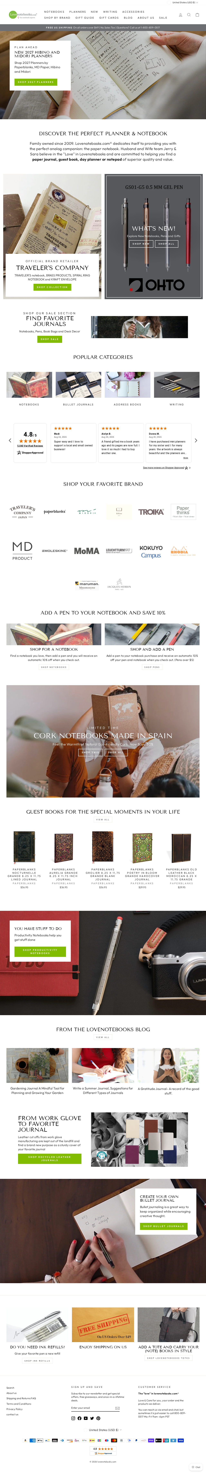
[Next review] (196, 441)
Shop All (167, 243)
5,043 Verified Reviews (30, 445)
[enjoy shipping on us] (103, 1324)
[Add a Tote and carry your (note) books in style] (169, 1324)
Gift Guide (84, 17)
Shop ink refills (37, 1361)
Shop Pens (152, 667)
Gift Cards (109, 17)
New (94, 11)
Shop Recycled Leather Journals (49, 1159)
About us (146, 17)
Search (10, 1387)
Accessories (133, 11)
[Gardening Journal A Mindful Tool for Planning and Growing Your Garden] (37, 1065)
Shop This (90, 752)
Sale (163, 17)
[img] (30, 441)
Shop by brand (57, 17)
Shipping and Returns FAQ (21, 1398)
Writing (110, 11)
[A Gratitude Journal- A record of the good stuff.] (169, 1065)
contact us (12, 1414)
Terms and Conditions (18, 1403)
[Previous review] (10, 441)
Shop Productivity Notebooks (40, 952)
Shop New (141, 243)
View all (103, 819)
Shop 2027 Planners (36, 82)
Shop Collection (52, 287)
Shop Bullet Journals (163, 1226)
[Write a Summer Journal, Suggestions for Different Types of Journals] (103, 1065)
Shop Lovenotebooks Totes (168, 1358)
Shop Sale (50, 339)
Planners (77, 11)
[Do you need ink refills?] (37, 1324)
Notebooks (54, 11)
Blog (128, 17)
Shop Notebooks (54, 667)
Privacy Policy (14, 1409)
